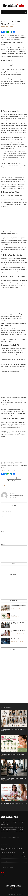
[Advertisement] (12, 99)
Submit (21, 478)
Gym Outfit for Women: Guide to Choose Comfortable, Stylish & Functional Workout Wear (13, 856)
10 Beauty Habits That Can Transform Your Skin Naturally (12, 754)
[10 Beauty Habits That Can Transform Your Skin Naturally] (5, 616)
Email (2, 537)
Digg (18, 480)
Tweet (14, 478)
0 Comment (11, 26)
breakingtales (5, 485)
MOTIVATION (13, 641)
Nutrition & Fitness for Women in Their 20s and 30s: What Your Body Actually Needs (14, 860)
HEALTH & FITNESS (14, 625)
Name (2, 531)
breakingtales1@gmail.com (13, 837)
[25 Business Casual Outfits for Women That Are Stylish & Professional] (5, 607)
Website (3, 544)
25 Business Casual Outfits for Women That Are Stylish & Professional (12, 849)
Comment (3, 516)
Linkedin (11, 480)
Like (7, 478)
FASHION (12, 608)
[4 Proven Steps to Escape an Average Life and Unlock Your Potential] (5, 640)
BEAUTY (12, 616)
